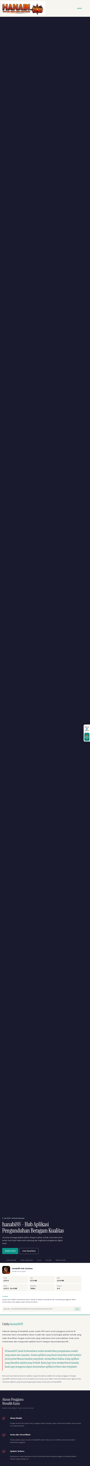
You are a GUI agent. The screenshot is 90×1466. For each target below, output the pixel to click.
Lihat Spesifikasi (29, 1251)
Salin (77, 1309)
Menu (79, 8)
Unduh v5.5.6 (10, 1251)
